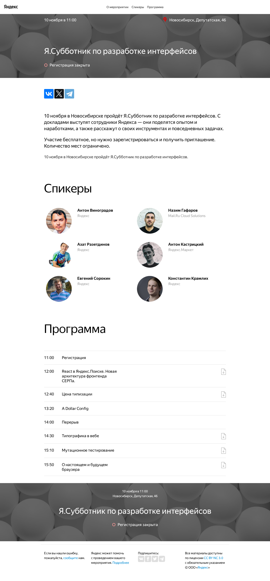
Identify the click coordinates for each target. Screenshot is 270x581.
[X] (59, 94)
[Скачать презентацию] (223, 372)
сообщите (70, 558)
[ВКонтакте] (49, 94)
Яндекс (203, 567)
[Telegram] (69, 94)
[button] (90, 376)
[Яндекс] (11, 6)
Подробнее (120, 563)
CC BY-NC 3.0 (213, 558)
